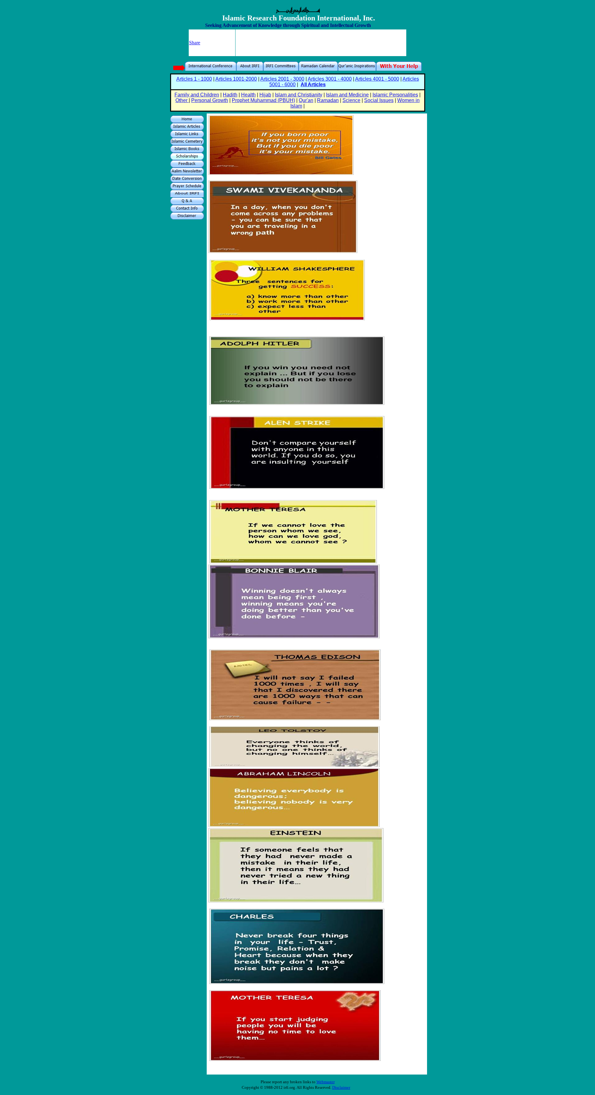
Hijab (265, 94)
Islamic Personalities (395, 94)
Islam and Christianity (298, 94)
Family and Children (196, 94)
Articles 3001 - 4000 (330, 79)
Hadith (230, 94)
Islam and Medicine (347, 94)
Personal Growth (209, 100)
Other (182, 100)
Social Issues (379, 100)
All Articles (313, 84)
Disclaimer (341, 1087)
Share (194, 42)
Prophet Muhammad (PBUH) (263, 100)
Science (351, 100)
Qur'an (306, 100)
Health (248, 94)
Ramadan (328, 100)
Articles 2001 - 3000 (282, 79)
